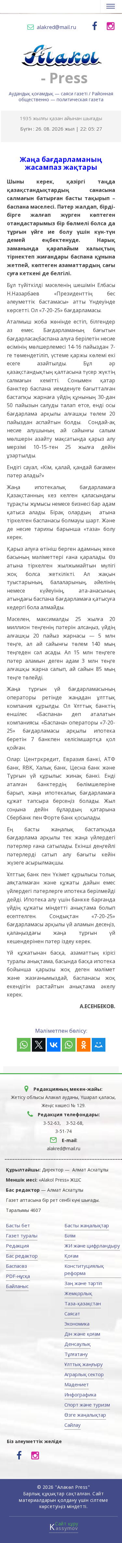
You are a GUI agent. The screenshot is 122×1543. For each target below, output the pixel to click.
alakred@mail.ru (56, 27)
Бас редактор (22, 1255)
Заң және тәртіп (83, 1283)
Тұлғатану (76, 1354)
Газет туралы (21, 1235)
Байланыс (17, 1286)
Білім (69, 1235)
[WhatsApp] (24, 1045)
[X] (39, 1045)
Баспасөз (16, 1266)
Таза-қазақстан (82, 1303)
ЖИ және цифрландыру (92, 1245)
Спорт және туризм (87, 1404)
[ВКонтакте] (54, 1045)
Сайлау (72, 1425)
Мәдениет (76, 1384)
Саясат (72, 1313)
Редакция (17, 1245)
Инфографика (80, 1394)
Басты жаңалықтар (86, 1225)
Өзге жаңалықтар (85, 1414)
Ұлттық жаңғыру (83, 1364)
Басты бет (18, 1225)
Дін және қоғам (82, 1333)
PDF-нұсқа (18, 1276)
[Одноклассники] (83, 1045)
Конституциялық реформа (84, 1269)
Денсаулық (77, 1344)
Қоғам (71, 1255)
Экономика (76, 1323)
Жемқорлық (78, 1293)
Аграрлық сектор (84, 1374)
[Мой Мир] (98, 1045)
